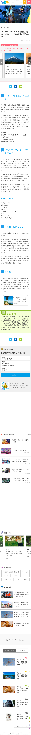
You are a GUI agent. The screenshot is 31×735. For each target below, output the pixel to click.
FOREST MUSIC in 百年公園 (11, 572)
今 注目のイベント (9, 650)
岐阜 (4, 27)
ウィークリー (21, 650)
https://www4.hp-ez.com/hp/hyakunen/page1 (21, 23)
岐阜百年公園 (7, 579)
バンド (15, 576)
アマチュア (25, 572)
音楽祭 (25, 579)
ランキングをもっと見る (22, 726)
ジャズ (6, 576)
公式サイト (15, 375)
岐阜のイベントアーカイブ (17, 383)
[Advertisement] (15, 412)
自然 (17, 579)
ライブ (25, 576)
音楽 (8, 27)
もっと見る (28, 434)
